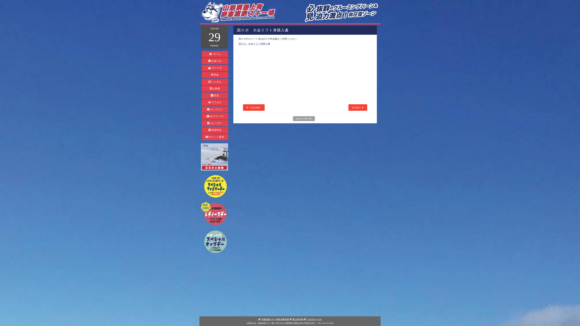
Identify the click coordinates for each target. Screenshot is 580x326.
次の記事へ (357, 107)
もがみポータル (314, 319)
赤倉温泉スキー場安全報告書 (275, 319)
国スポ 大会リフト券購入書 (254, 43)
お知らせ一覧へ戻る (304, 118)
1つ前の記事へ (255, 107)
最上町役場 (297, 319)
